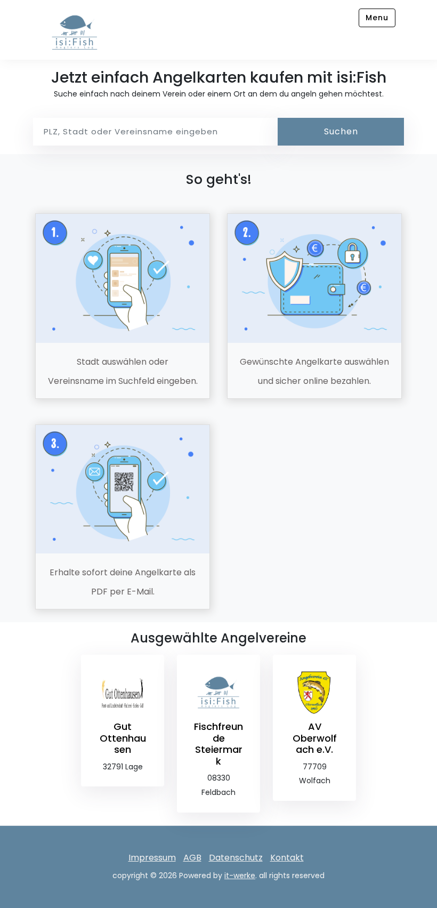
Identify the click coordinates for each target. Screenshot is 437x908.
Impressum (152, 857)
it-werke (239, 875)
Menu (377, 17)
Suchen (341, 131)
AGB (192, 857)
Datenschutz (236, 857)
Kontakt (287, 857)
